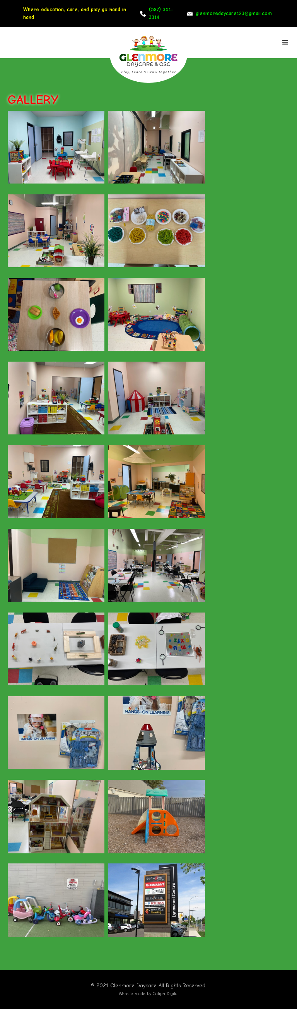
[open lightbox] (56, 147)
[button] (285, 42)
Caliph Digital (166, 993)
